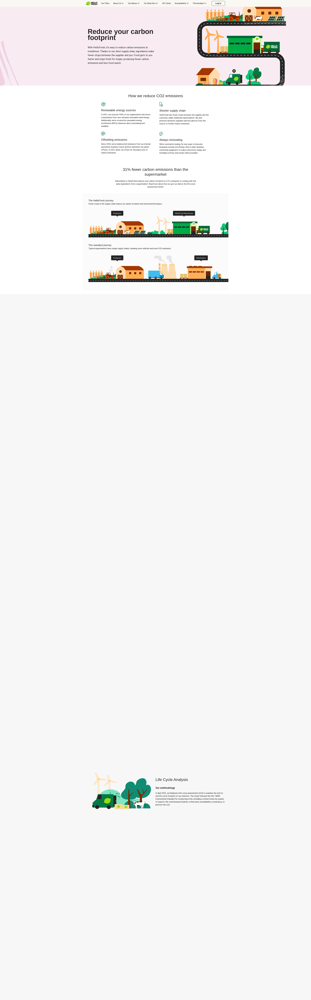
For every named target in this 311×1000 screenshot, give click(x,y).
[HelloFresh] (91, 3)
